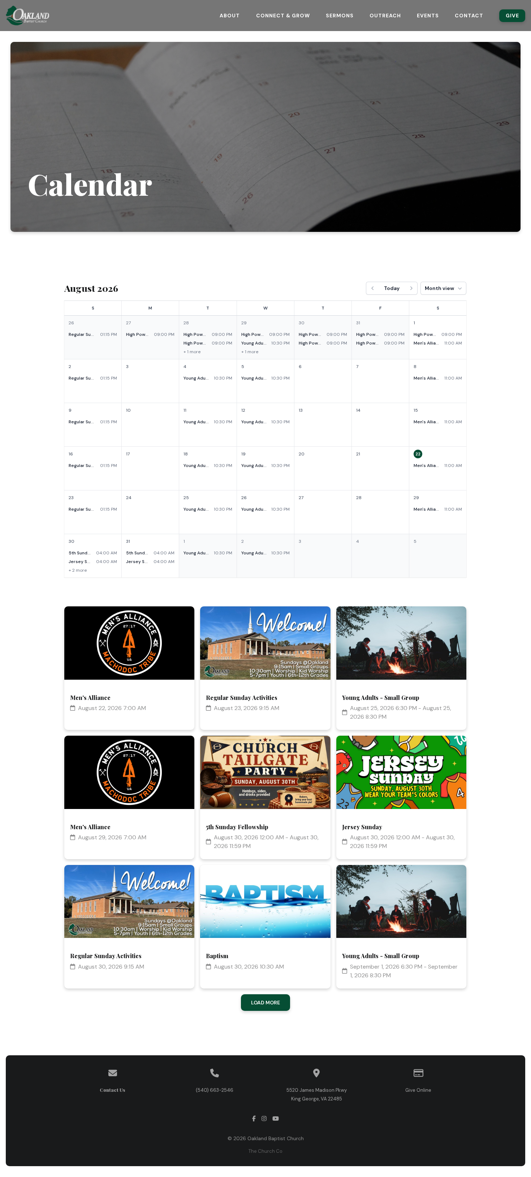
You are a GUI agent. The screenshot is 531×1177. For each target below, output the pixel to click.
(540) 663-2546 (214, 1090)
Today (392, 288)
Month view (439, 288)
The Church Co (265, 1151)
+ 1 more (192, 352)
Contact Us (112, 1090)
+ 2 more (78, 570)
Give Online (418, 1090)
